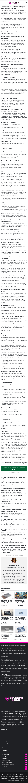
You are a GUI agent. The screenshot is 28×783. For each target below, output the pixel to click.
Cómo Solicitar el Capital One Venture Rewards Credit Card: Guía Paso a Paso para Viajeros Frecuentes (7, 620)
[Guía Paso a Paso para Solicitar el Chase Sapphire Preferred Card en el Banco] (21, 629)
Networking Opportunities (7, 762)
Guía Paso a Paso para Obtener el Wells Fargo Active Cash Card (6, 635)
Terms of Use (4, 745)
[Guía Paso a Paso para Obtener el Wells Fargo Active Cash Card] (7, 629)
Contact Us (3, 736)
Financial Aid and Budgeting (7, 768)
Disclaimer (3, 747)
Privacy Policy (4, 741)
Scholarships (4, 758)
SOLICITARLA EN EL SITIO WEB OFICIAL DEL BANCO (14, 468)
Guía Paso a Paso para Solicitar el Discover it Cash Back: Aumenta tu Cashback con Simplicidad (20, 620)
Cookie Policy (4, 739)
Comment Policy (4, 743)
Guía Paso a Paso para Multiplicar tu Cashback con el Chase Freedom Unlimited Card (7, 602)
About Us (3, 734)
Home (2, 732)
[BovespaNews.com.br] (14, 2)
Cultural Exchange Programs (8, 764)
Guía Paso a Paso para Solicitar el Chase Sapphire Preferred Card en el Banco (20, 636)
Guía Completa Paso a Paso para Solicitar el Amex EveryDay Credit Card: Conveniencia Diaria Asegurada (20, 603)
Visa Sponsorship (5, 754)
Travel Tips (4, 756)
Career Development (6, 760)
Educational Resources (6, 766)
